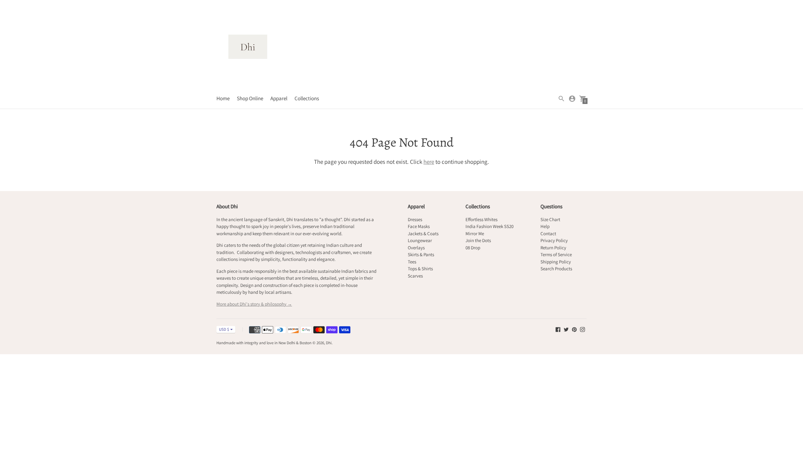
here (428, 161)
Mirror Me (474, 233)
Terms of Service (556, 254)
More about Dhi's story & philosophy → (254, 304)
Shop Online (250, 98)
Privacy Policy (554, 240)
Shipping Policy (555, 262)
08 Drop (472, 248)
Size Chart (550, 219)
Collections (307, 98)
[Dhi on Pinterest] (574, 328)
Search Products (556, 269)
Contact (548, 233)
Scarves (415, 276)
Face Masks (419, 226)
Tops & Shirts (420, 269)
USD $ (224, 329)
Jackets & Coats (423, 233)
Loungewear (420, 240)
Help (545, 226)
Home (223, 98)
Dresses (415, 219)
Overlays (416, 248)
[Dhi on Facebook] (558, 328)
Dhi (329, 342)
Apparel (278, 98)
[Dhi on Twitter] (566, 328)
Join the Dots (478, 240)
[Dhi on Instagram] (582, 328)
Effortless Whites (481, 219)
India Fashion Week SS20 (489, 226)
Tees (412, 262)
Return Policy (553, 248)
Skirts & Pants (421, 254)
